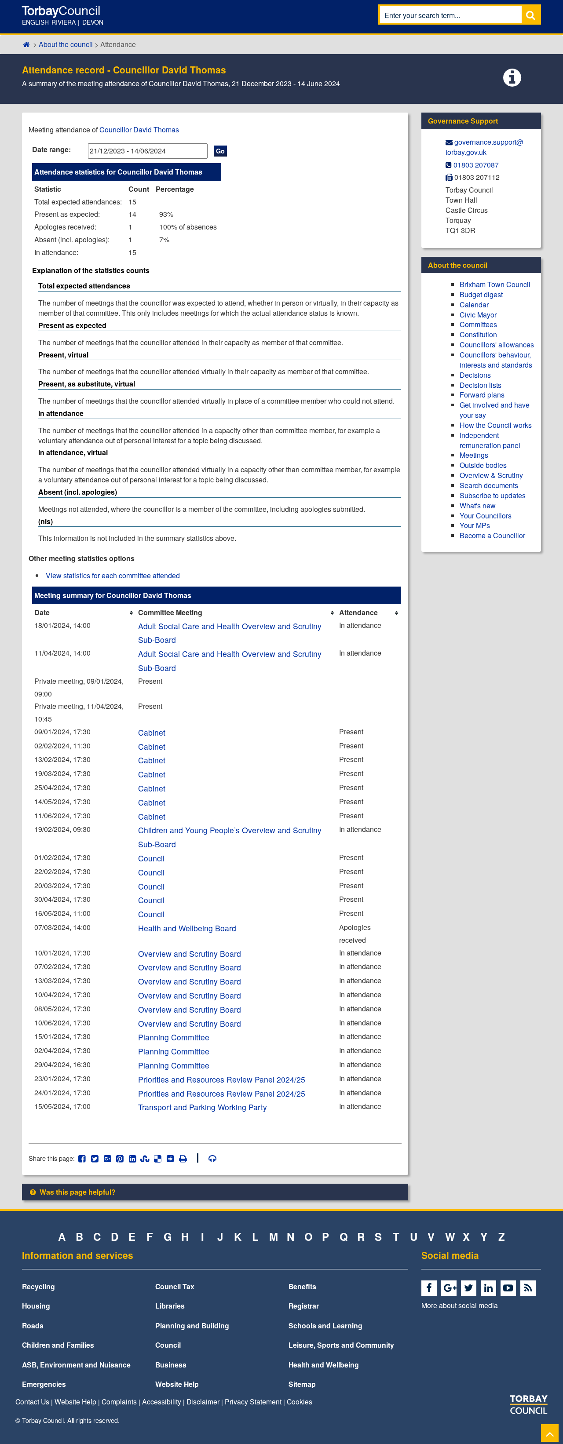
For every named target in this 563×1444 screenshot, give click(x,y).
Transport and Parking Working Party (202, 1106)
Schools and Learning (325, 1325)
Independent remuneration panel (490, 440)
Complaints (119, 1401)
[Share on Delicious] (157, 1158)
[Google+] (450, 1288)
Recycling (38, 1286)
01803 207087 (476, 165)
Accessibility (161, 1401)
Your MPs (475, 525)
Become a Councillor (492, 535)
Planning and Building (192, 1325)
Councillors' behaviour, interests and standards (496, 360)
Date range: (51, 149)
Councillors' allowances (497, 344)
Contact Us (32, 1401)
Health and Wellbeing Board (187, 928)
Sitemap (302, 1384)
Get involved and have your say (495, 410)
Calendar (474, 304)
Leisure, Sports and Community (341, 1345)
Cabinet (151, 732)
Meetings (474, 455)
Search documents (489, 485)
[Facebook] (430, 1288)
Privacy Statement (253, 1401)
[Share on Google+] (107, 1158)
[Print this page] (187, 1158)
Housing (36, 1306)
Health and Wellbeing (324, 1365)
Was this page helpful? (77, 1192)
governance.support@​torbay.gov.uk (484, 147)
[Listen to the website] (208, 1158)
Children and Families (58, 1345)
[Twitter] (470, 1288)
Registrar (304, 1306)
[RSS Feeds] (529, 1288)
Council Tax (174, 1286)
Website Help (177, 1384)
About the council (66, 44)
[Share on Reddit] (170, 1158)
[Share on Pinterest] (119, 1158)
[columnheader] (84, 612)
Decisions (475, 375)
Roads (33, 1325)
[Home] (26, 44)
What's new (478, 505)
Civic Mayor (478, 315)
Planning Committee (173, 1037)
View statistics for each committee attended (113, 575)
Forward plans (482, 395)
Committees (478, 324)
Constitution (478, 334)
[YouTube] (510, 1288)
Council (151, 858)
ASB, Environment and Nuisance (76, 1365)
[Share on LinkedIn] (132, 1158)
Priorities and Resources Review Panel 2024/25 (221, 1079)
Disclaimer (202, 1401)
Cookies (299, 1401)
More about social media (459, 1305)
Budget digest (481, 294)
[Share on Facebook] (82, 1158)
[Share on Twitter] (94, 1158)
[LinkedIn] (490, 1288)
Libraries (170, 1306)
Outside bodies (483, 465)
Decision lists (480, 385)
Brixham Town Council (495, 284)
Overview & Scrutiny (491, 475)
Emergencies (44, 1384)
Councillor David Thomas (139, 129)
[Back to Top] (549, 1433)
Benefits (302, 1286)
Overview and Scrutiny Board (189, 953)
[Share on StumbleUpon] (144, 1158)
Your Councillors (486, 516)
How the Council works (496, 425)
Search (530, 15)
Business (170, 1365)
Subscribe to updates (493, 495)
